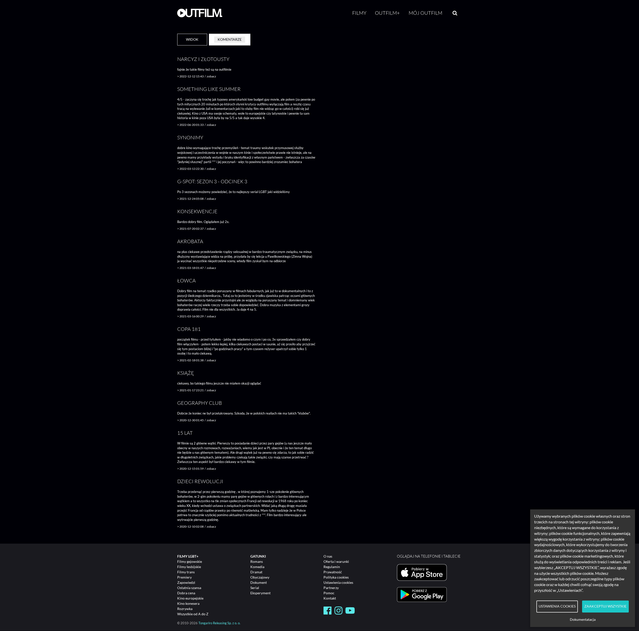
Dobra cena (186, 593)
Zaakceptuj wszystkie (605, 606)
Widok (192, 39)
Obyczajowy (259, 577)
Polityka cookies (336, 577)
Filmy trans (186, 572)
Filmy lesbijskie (189, 567)
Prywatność (332, 572)
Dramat (256, 572)
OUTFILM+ (387, 13)
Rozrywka (184, 609)
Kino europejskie (190, 598)
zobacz (211, 76)
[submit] (455, 13)
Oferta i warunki (336, 561)
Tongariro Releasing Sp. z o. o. (219, 623)
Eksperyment (260, 593)
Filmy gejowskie (189, 561)
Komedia (257, 567)
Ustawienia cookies (338, 582)
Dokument (258, 582)
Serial (254, 588)
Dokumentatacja (583, 620)
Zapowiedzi (186, 582)
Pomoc (328, 593)
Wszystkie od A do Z (192, 614)
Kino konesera (188, 603)
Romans (256, 561)
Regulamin (331, 567)
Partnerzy (331, 588)
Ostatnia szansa (189, 588)
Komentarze (230, 39)
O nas (327, 556)
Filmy (359, 13)
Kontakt (329, 598)
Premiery (184, 577)
